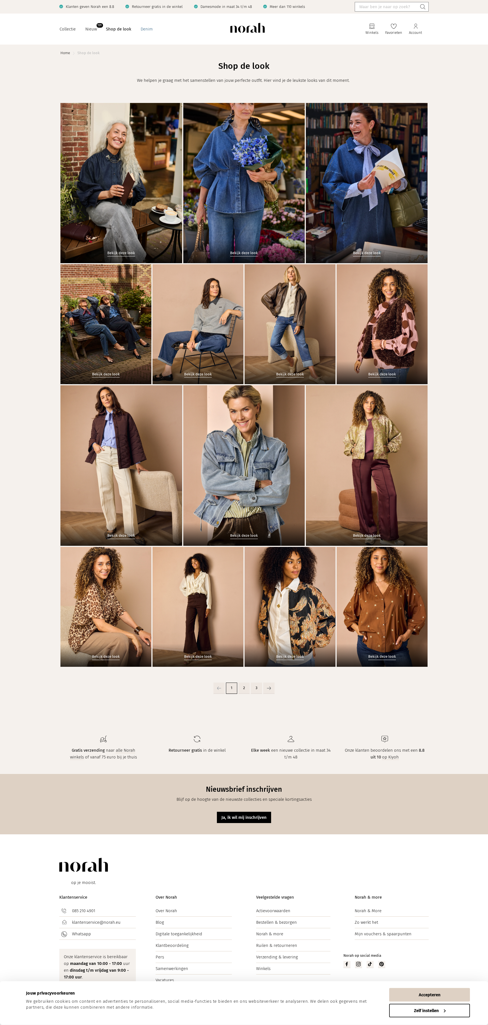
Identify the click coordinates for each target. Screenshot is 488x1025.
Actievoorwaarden (273, 910)
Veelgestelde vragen (275, 897)
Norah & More (368, 910)
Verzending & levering (277, 957)
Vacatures (165, 980)
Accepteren (430, 994)
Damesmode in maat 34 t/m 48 (226, 7)
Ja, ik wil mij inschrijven (244, 817)
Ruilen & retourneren (276, 945)
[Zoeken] (422, 6)
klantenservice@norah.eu (96, 922)
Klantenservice (73, 897)
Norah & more (269, 933)
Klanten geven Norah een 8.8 (90, 7)
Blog (160, 922)
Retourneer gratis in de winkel (157, 7)
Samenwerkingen (172, 968)
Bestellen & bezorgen (276, 922)
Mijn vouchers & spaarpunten (383, 933)
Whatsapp (81, 933)
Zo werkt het (366, 922)
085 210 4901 (83, 910)
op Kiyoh (390, 757)
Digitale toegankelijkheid (179, 933)
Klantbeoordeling (172, 945)
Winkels (263, 968)
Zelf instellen (426, 1010)
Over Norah (166, 897)
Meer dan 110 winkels (287, 7)
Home (65, 53)
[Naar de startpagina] (247, 29)
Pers (160, 957)
